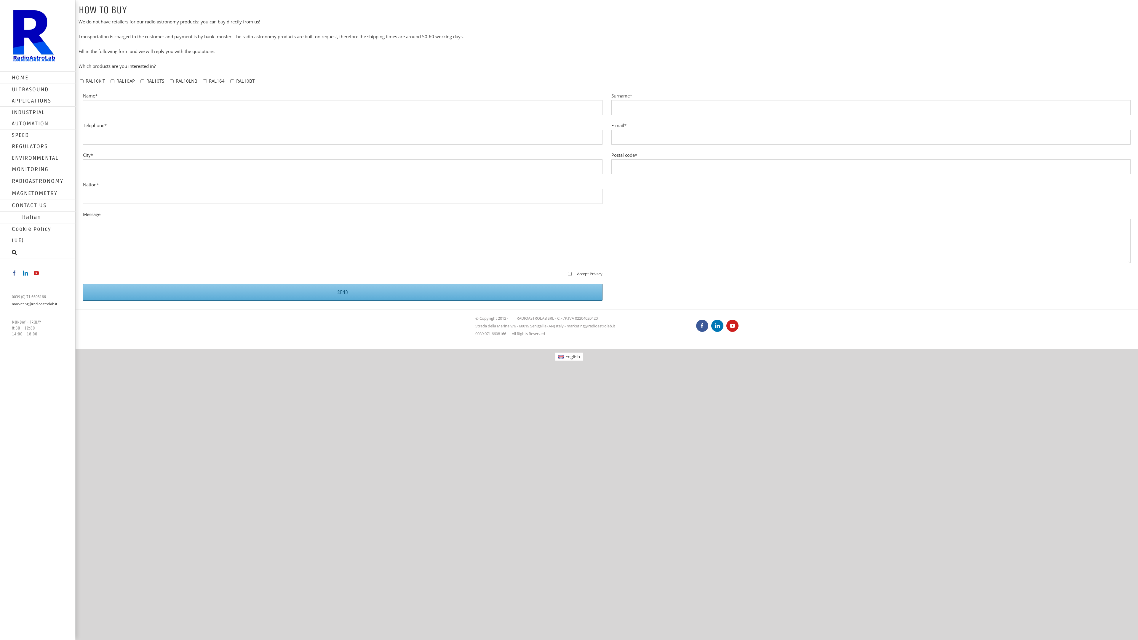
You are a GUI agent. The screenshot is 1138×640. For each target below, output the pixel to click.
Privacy (596, 273)
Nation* (91, 185)
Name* (90, 96)
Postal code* (624, 155)
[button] (38, 252)
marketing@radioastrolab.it (34, 303)
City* (88, 155)
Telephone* (95, 125)
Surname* (621, 96)
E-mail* (618, 125)
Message (91, 214)
